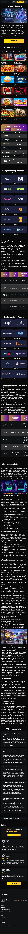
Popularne (3, 51)
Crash (16, 51)
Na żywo (10, 51)
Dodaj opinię (14, 835)
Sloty (23, 51)
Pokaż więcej (14, 883)
